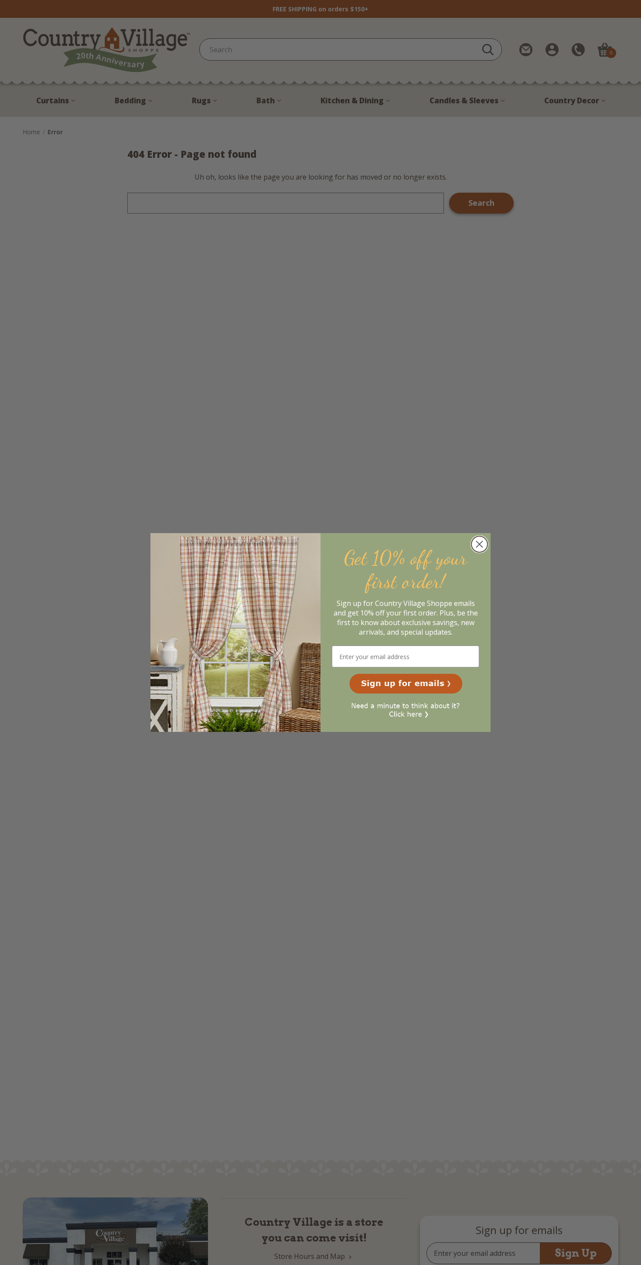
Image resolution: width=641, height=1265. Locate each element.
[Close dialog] (479, 544)
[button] (405, 683)
